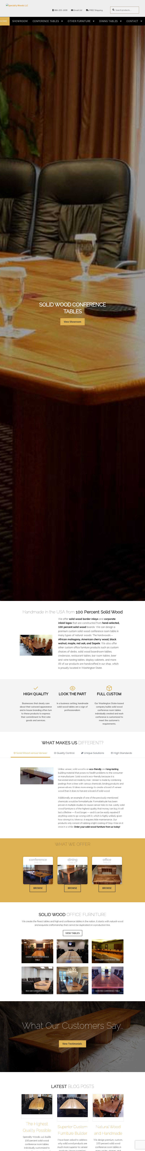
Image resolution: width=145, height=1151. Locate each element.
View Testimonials (72, 1043)
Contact (132, 21)
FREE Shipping (96, 10)
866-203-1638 (60, 10)
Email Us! (77, 10)
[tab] (30, 753)
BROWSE (38, 888)
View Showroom (72, 321)
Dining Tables (108, 21)
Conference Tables (46, 21)
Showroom (20, 21)
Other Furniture (79, 21)
